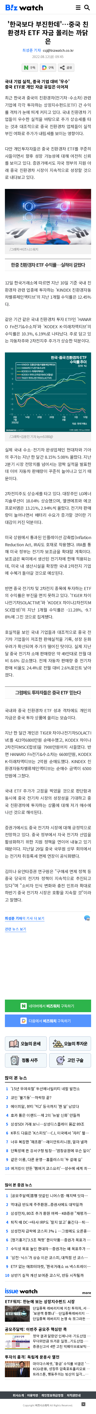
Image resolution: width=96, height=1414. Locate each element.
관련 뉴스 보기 (15, 928)
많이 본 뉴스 (16, 1078)
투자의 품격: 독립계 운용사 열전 (32, 1357)
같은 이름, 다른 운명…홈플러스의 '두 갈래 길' (46, 1159)
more (86, 1292)
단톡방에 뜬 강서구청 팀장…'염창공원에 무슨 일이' (51, 1150)
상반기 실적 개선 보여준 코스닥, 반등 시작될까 (47, 1275)
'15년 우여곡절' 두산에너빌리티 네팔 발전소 (45, 1088)
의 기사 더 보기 (25, 918)
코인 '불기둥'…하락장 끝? (31, 1097)
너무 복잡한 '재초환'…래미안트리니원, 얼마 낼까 (49, 1141)
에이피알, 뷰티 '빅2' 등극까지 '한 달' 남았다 (45, 1106)
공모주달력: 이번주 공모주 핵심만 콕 (36, 1329)
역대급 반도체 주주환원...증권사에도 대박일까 (47, 1204)
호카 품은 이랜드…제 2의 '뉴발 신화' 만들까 (45, 1115)
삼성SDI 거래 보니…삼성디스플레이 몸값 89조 (47, 1124)
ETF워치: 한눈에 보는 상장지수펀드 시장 (40, 1301)
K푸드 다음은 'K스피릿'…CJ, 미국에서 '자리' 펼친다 (51, 1133)
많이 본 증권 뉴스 (18, 1185)
